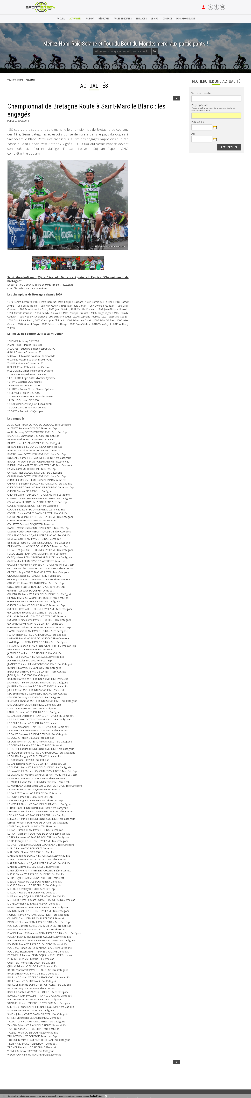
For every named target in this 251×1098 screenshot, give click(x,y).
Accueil (61, 18)
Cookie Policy (95, 1096)
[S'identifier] (203, 7)
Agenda (90, 18)
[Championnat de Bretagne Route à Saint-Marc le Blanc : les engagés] (68, 205)
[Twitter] (210, 7)
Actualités (75, 18)
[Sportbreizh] (33, 18)
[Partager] (222, 7)
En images (141, 18)
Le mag (154, 18)
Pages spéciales (123, 18)
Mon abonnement (185, 18)
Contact (167, 18)
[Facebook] (216, 7)
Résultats (104, 18)
